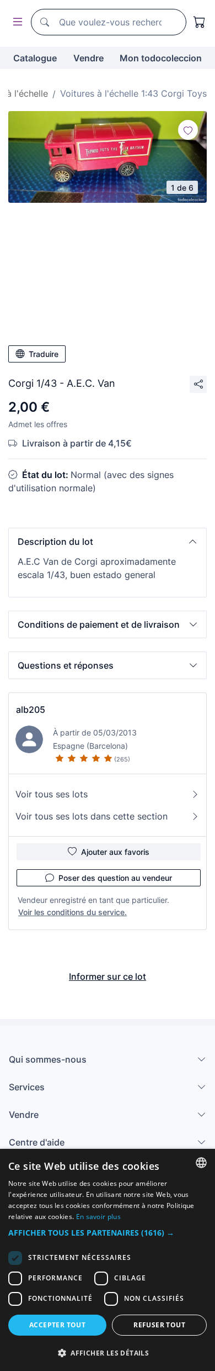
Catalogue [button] (35, 58)
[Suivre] (188, 130)
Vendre (88, 58)
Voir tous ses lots (51, 794)
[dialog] (107, 1260)
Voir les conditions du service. (72, 912)
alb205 (30, 709)
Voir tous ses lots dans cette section (91, 816)
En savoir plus (98, 1216)
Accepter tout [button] (57, 1325)
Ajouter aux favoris (115, 852)
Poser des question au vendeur (115, 878)
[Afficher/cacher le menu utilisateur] (15, 22)
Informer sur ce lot (107, 976)
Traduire (43, 354)
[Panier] (199, 22)
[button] (107, 541)
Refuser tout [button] (159, 1325)
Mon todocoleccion (161, 58)
